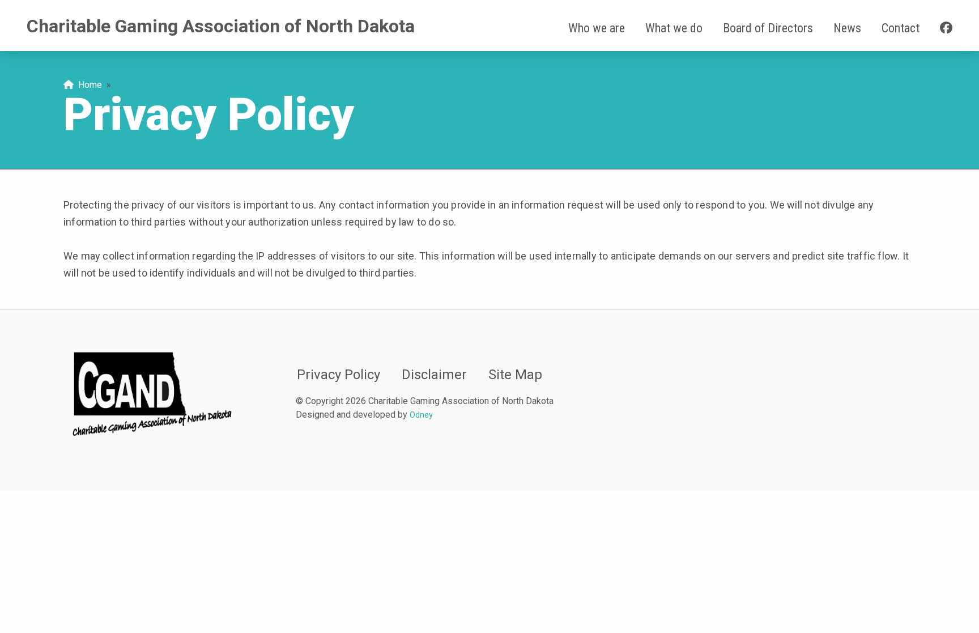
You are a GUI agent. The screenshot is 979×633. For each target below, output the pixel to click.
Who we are (596, 28)
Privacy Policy (338, 375)
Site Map (515, 375)
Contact (901, 28)
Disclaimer (434, 375)
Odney (421, 415)
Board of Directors (768, 28)
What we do (674, 28)
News (847, 28)
